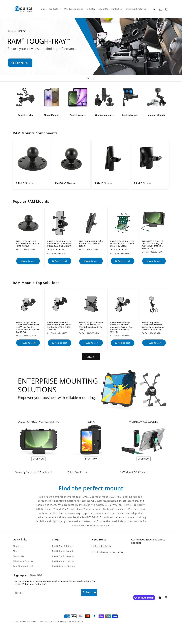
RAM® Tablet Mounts (63, 556)
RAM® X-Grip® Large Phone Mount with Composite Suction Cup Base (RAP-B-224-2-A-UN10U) (121, 327)
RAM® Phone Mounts (63, 551)
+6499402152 (103, 546)
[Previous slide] (81, 78)
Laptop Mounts (130, 115)
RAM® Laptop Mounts (63, 566)
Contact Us (18, 556)
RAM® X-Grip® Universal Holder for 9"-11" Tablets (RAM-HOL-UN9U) (122, 243)
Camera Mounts (156, 115)
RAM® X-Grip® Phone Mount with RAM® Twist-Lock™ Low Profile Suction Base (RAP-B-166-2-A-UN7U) (28, 327)
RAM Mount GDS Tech (132, 472)
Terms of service (76, 621)
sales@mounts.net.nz (111, 552)
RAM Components (104, 115)
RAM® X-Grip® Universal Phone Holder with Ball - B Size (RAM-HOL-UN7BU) (59, 243)
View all (91, 356)
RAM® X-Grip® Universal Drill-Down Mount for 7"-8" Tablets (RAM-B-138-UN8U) (91, 326)
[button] (54, 9)
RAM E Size (141, 183)
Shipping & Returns (23, 561)
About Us (17, 546)
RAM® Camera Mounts (64, 561)
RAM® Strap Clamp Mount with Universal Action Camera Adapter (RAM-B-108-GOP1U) (153, 326)
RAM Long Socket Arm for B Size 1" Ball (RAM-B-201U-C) (91, 243)
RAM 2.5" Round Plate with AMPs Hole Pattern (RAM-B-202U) (27, 243)
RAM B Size (23, 183)
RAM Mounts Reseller (24, 566)
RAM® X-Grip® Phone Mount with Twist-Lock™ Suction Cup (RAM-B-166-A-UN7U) (59, 326)
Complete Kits (25, 115)
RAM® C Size (63, 183)
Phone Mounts (51, 115)
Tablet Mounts (78, 115)
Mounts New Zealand (28, 621)
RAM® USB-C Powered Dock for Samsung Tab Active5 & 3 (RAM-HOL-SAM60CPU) (152, 245)
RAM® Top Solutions (62, 546)
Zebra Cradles (75, 472)
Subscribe (89, 592)
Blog (15, 551)
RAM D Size (102, 183)
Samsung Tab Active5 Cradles (32, 472)
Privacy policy (60, 621)
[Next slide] (94, 78)
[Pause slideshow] (101, 78)
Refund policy (46, 621)
